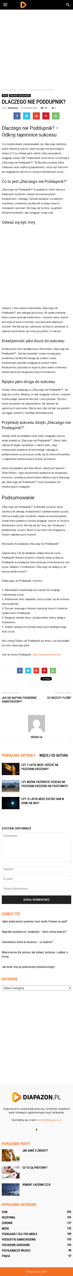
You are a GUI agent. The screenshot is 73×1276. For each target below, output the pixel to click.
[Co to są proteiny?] (10, 1172)
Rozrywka (8, 1217)
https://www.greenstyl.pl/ (46, 654)
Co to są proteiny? (34, 1167)
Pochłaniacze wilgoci (16, 1250)
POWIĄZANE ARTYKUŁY (18, 755)
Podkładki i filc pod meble (19, 1234)
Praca (6, 1256)
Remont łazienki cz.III (36, 1184)
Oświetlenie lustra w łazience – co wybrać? (27, 942)
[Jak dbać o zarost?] (10, 1155)
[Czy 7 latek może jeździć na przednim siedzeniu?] (10, 769)
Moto (5, 95)
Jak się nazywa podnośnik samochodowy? (19, 699)
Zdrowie (7, 1223)
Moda (5, 1228)
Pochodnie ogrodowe (16, 1245)
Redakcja (13, 107)
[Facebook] (36, 1129)
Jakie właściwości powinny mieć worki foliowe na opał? (35, 921)
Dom (4, 1212)
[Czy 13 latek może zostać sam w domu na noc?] (10, 803)
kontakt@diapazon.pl (49, 1120)
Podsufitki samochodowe (19, 1239)
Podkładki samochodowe (20, 95)
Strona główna (9, 89)
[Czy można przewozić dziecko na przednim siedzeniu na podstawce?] (10, 786)
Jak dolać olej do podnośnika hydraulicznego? (28, 967)
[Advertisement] (36, 47)
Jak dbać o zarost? (35, 1150)
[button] (68, 5)
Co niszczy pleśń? (59, 698)
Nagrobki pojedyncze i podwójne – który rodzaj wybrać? (34, 931)
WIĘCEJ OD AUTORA (53, 755)
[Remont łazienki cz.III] (10, 1189)
